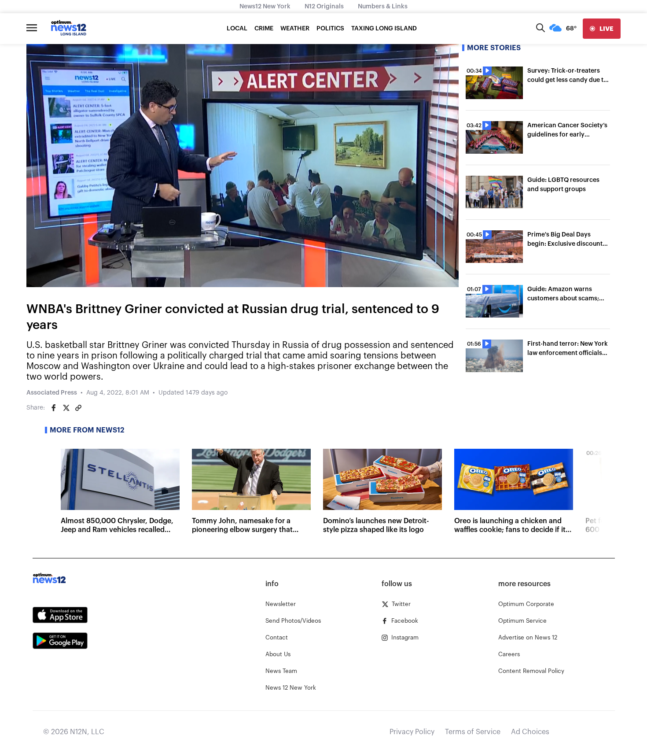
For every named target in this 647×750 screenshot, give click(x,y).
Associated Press (51, 393)
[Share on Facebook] (53, 407)
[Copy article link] (78, 407)
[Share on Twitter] (66, 407)
